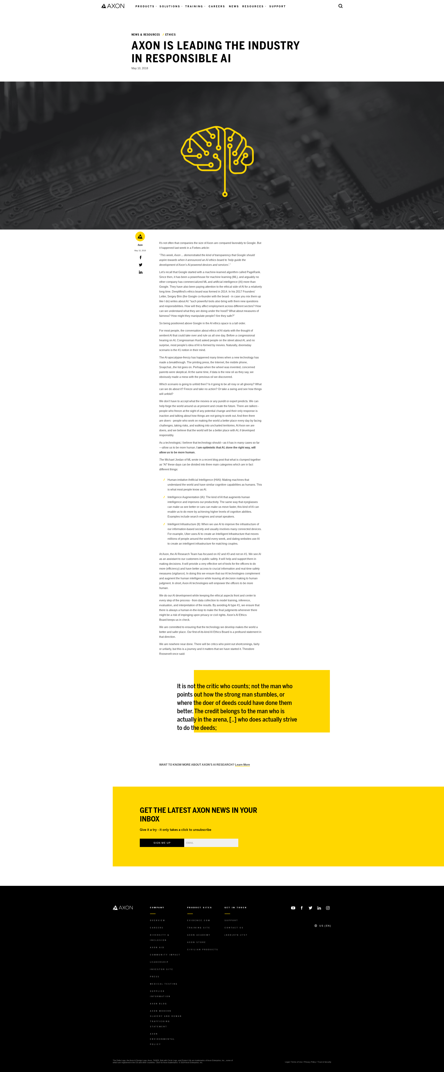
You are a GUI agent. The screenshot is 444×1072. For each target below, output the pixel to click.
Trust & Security (324, 1062)
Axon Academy (199, 935)
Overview (157, 920)
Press (155, 976)
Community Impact (165, 955)
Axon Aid (157, 947)
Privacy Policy (310, 1062)
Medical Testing (164, 984)
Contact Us (234, 927)
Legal (287, 1062)
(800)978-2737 (236, 935)
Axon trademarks (170, 1062)
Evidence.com (198, 920)
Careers (157, 927)
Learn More (242, 764)
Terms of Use (296, 1062)
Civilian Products (202, 949)
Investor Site (161, 969)
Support (231, 920)
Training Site (198, 927)
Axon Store (196, 942)
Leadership (159, 962)
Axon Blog (158, 1003)
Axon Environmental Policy (162, 1039)
